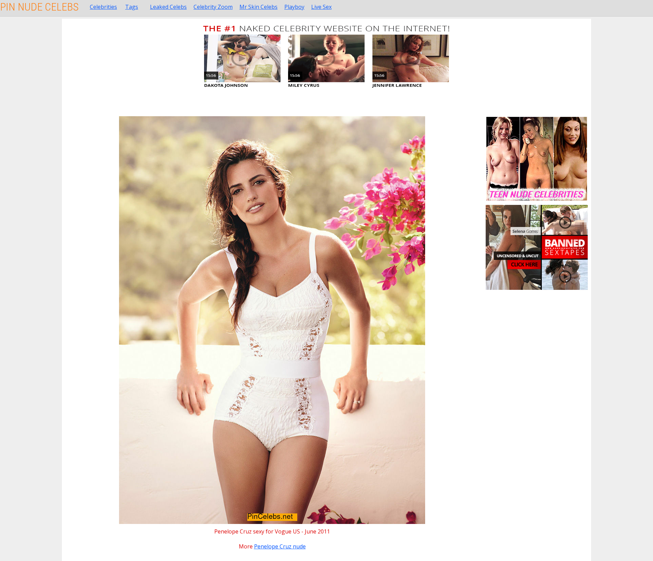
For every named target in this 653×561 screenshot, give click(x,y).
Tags (131, 7)
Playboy (294, 7)
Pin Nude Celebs (39, 6)
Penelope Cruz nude (280, 546)
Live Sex (321, 7)
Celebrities (103, 7)
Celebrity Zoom (213, 7)
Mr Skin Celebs (258, 7)
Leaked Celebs (168, 7)
